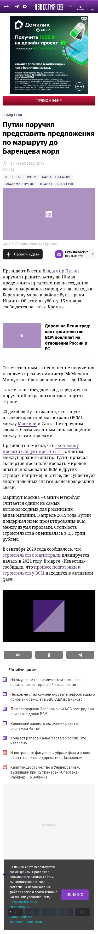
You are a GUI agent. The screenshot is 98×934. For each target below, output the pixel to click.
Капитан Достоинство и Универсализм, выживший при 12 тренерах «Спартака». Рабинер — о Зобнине (45, 772)
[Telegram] (80, 655)
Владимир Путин (19, 184)
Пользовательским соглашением (23, 904)
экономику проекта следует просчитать (41, 448)
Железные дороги (21, 177)
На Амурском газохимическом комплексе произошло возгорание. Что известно (46, 682)
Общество (13, 115)
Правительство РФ (56, 184)
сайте (40, 307)
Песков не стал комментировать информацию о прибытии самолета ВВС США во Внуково (52, 696)
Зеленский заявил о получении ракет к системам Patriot (44, 726)
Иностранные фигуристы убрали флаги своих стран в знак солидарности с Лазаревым (50, 755)
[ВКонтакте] (18, 655)
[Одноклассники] (49, 655)
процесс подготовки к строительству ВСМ (41, 570)
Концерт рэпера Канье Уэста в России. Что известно (48, 740)
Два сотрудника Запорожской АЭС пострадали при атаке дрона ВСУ (52, 711)
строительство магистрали (32, 555)
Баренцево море (56, 177)
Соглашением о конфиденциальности (25, 920)
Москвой (27, 423)
